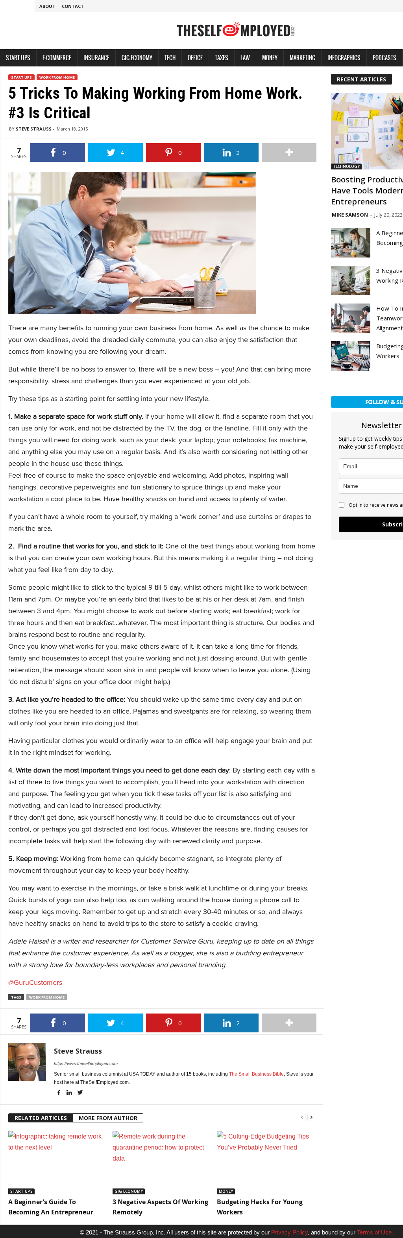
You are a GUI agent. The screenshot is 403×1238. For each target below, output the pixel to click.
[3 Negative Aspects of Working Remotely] (161, 1162)
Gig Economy (137, 57)
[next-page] (311, 1117)
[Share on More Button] (289, 152)
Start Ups (18, 57)
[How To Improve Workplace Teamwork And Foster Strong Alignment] (350, 318)
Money (269, 57)
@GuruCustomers (35, 982)
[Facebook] (59, 1093)
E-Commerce (57, 57)
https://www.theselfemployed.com (86, 1063)
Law (245, 57)
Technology (346, 166)
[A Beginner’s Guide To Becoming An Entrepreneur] (56, 1162)
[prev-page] (302, 1117)
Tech (170, 57)
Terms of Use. (375, 1232)
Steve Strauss (34, 129)
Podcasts (384, 57)
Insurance (96, 57)
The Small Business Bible (256, 1074)
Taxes (221, 57)
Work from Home (47, 997)
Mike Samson (350, 214)
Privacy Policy (289, 1232)
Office (195, 57)
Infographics (343, 57)
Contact (73, 6)
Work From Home (57, 77)
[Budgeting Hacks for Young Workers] (265, 1162)
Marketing (302, 57)
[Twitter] (80, 1093)
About (47, 6)
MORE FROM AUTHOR (108, 1118)
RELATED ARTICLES (41, 1118)
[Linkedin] (70, 1093)
